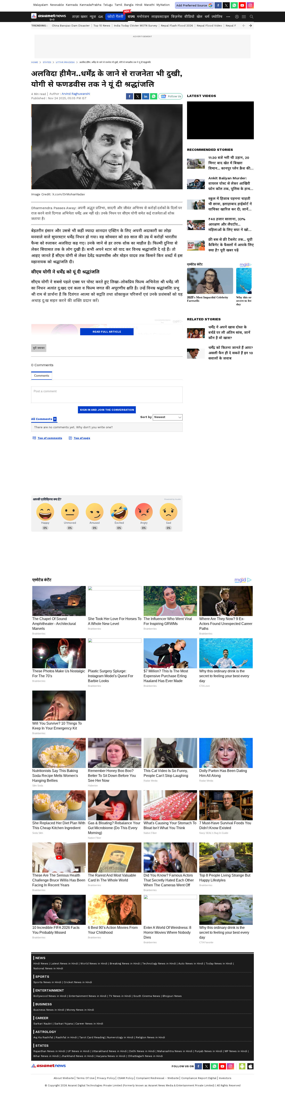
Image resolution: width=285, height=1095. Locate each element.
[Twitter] (226, 5)
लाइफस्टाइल (160, 16)
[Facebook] (218, 5)
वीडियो (189, 16)
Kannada (72, 4)
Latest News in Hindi (64, 1063)
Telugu (108, 4)
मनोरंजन (143, 16)
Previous (243, 25)
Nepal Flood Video (209, 25)
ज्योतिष (217, 16)
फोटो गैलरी (115, 16)
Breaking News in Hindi (125, 1063)
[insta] (250, 5)
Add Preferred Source (191, 5)
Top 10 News (102, 25)
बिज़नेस (176, 16)
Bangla (128, 4)
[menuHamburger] (244, 16)
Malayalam (40, 4)
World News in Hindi (93, 1063)
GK (100, 16)
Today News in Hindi (219, 1063)
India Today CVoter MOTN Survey (135, 25)
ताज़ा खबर (80, 16)
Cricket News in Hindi (78, 1081)
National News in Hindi (48, 1068)
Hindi (138, 4)
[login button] (238, 17)
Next (250, 25)
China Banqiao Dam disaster (71, 25)
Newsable (57, 4)
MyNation (163, 4)
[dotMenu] (228, 16)
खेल (199, 16)
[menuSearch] (251, 16)
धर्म (207, 16)
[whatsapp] (234, 5)
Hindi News (40, 1063)
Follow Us (174, 96)
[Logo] (50, 17)
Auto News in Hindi (190, 1063)
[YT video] (242, 5)
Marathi (149, 4)
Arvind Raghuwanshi (76, 93)
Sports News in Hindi (47, 1081)
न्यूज (93, 16)
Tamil (118, 4)
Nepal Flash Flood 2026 (177, 25)
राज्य (131, 16)
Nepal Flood (234, 25)
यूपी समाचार (39, 348)
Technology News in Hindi (159, 1063)
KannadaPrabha (90, 4)
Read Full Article (107, 331)
